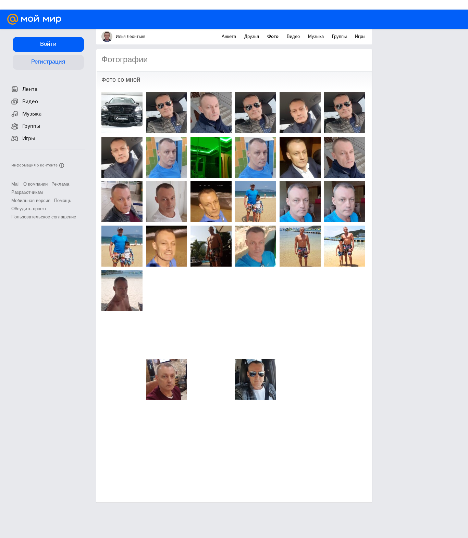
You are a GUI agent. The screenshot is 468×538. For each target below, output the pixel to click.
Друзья (252, 36)
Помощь (62, 200)
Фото (273, 36)
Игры (360, 36)
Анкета (229, 36)
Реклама (60, 184)
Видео (294, 36)
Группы (340, 36)
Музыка (316, 36)
